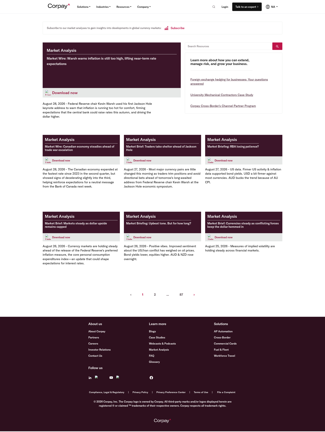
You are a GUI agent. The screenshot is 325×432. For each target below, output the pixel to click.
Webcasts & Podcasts (162, 343)
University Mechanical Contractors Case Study (221, 95)
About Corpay (96, 331)
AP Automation (223, 331)
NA (273, 6)
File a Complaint (226, 392)
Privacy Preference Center (171, 392)
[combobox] (213, 6)
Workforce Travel (224, 355)
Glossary (154, 361)
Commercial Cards (225, 343)
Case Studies (157, 337)
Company (143, 6)
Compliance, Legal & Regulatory (106, 392)
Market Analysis (159, 349)
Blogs (152, 331)
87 (181, 294)
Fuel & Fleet (221, 349)
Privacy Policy (140, 392)
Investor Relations (99, 349)
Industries (102, 6)
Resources (122, 6)
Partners (93, 337)
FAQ (151, 355)
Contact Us (95, 355)
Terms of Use (201, 392)
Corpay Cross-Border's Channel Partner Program (223, 106)
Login (225, 6)
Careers (93, 343)
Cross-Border (222, 337)
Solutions (83, 6)
